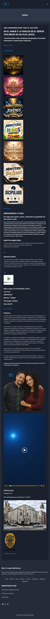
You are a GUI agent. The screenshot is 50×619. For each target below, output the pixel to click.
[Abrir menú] (47, 4)
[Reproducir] (5, 485)
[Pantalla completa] (43, 485)
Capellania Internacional (10, 553)
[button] (24, 450)
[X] (5, 604)
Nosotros (11, 579)
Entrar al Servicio (8, 308)
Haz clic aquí (7, 208)
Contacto (28, 579)
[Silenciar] (41, 485)
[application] (24, 450)
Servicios (22, 579)
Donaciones (35, 579)
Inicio (6, 579)
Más (5, 252)
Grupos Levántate (8, 50)
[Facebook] (3, 604)
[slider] (23, 485)
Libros (16, 579)
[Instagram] (8, 604)
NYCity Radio (5, 597)
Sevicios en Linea (8, 45)
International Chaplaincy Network (10, 589)
